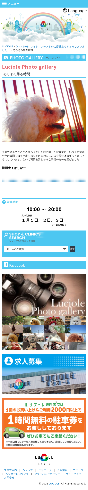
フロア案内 (10, 470)
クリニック (45, 470)
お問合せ (9, 477)
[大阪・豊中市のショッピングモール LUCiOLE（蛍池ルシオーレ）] (44, 27)
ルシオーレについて (17, 474)
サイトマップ (73, 474)
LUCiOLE (54, 483)
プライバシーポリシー (47, 474)
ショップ (28, 470)
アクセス (78, 470)
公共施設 (62, 470)
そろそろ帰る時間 (16, 74)
